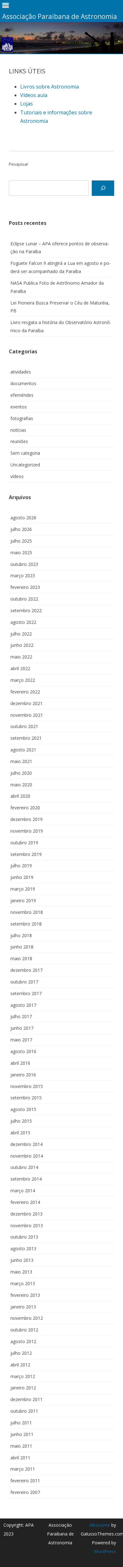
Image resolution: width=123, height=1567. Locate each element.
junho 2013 (21, 1260)
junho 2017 (21, 1028)
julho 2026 (21, 529)
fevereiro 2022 (25, 692)
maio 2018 (21, 958)
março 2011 (22, 1469)
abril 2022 (20, 668)
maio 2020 (21, 785)
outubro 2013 (24, 1237)
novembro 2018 (26, 912)
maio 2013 (21, 1272)
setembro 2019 (26, 854)
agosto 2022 (23, 622)
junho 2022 (21, 645)
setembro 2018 (26, 924)
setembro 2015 (26, 1098)
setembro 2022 (26, 610)
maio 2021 (21, 761)
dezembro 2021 (26, 703)
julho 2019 (21, 866)
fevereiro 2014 (25, 1202)
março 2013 (22, 1283)
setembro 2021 (26, 738)
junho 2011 (21, 1434)
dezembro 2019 (26, 819)
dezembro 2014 (26, 1144)
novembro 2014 (26, 1156)
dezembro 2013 (26, 1214)
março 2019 (22, 889)
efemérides (21, 395)
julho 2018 (21, 935)
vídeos (17, 476)
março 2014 (22, 1191)
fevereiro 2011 (25, 1481)
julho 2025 (21, 541)
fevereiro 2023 (25, 587)
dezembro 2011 (26, 1399)
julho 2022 (21, 634)
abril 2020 (20, 796)
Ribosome (99, 1525)
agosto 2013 (23, 1248)
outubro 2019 (24, 843)
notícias (18, 430)
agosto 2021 (23, 750)
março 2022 (22, 680)
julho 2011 (21, 1423)
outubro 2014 (24, 1167)
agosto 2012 (23, 1341)
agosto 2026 (23, 518)
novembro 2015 (26, 1086)
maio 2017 (21, 1040)
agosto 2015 (23, 1109)
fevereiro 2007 (25, 1492)
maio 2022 (21, 657)
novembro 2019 (26, 831)
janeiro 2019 (23, 900)
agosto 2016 (23, 1051)
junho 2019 (21, 877)
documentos (23, 383)
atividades (20, 372)
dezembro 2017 (26, 970)
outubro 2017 (24, 982)
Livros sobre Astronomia (49, 86)
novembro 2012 (26, 1318)
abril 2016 (20, 1063)
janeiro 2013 (23, 1307)
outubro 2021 (24, 726)
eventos (18, 407)
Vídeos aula (33, 95)
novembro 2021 (26, 715)
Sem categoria (25, 453)
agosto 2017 (23, 1005)
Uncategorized (25, 465)
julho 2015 (21, 1121)
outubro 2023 (24, 564)
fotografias (21, 418)
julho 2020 (21, 773)
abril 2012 (20, 1365)
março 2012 (22, 1376)
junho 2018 (21, 947)
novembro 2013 (26, 1225)
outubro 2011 (24, 1411)
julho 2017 (21, 1016)
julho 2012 (21, 1353)
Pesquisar (18, 164)
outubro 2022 (24, 599)
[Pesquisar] (103, 188)
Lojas (26, 103)
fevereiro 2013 (25, 1295)
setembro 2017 (26, 993)
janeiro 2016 (23, 1075)
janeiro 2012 (23, 1388)
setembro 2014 (26, 1179)
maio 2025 (21, 553)
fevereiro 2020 (25, 808)
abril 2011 (20, 1458)
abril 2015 (20, 1133)
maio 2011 (21, 1446)
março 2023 (22, 575)
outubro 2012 (24, 1330)
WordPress (105, 1551)
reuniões (19, 441)
